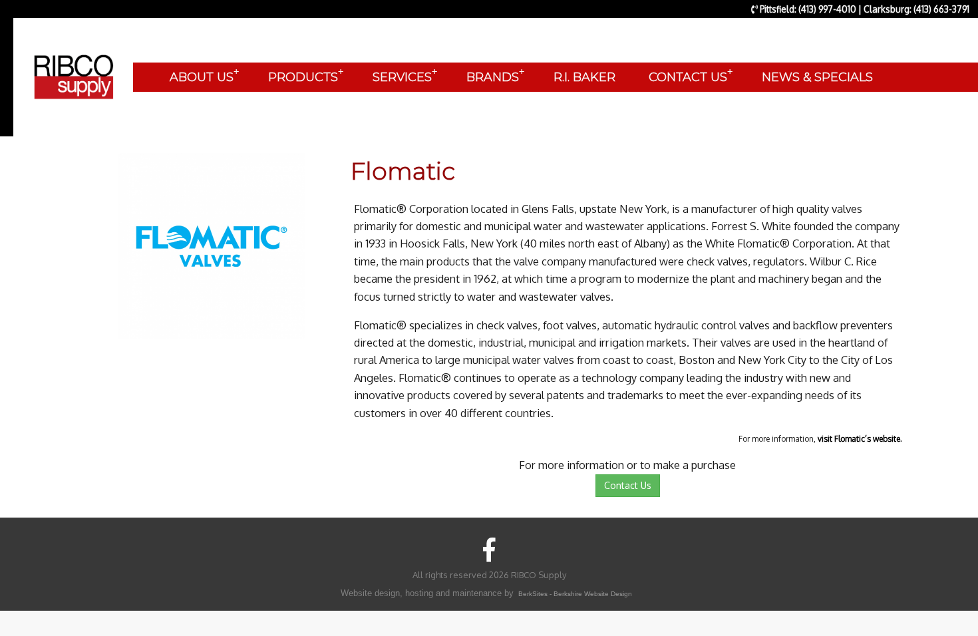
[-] (211, 245)
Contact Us (627, 485)
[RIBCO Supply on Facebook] (489, 549)
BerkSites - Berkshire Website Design (575, 593)
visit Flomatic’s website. (860, 439)
